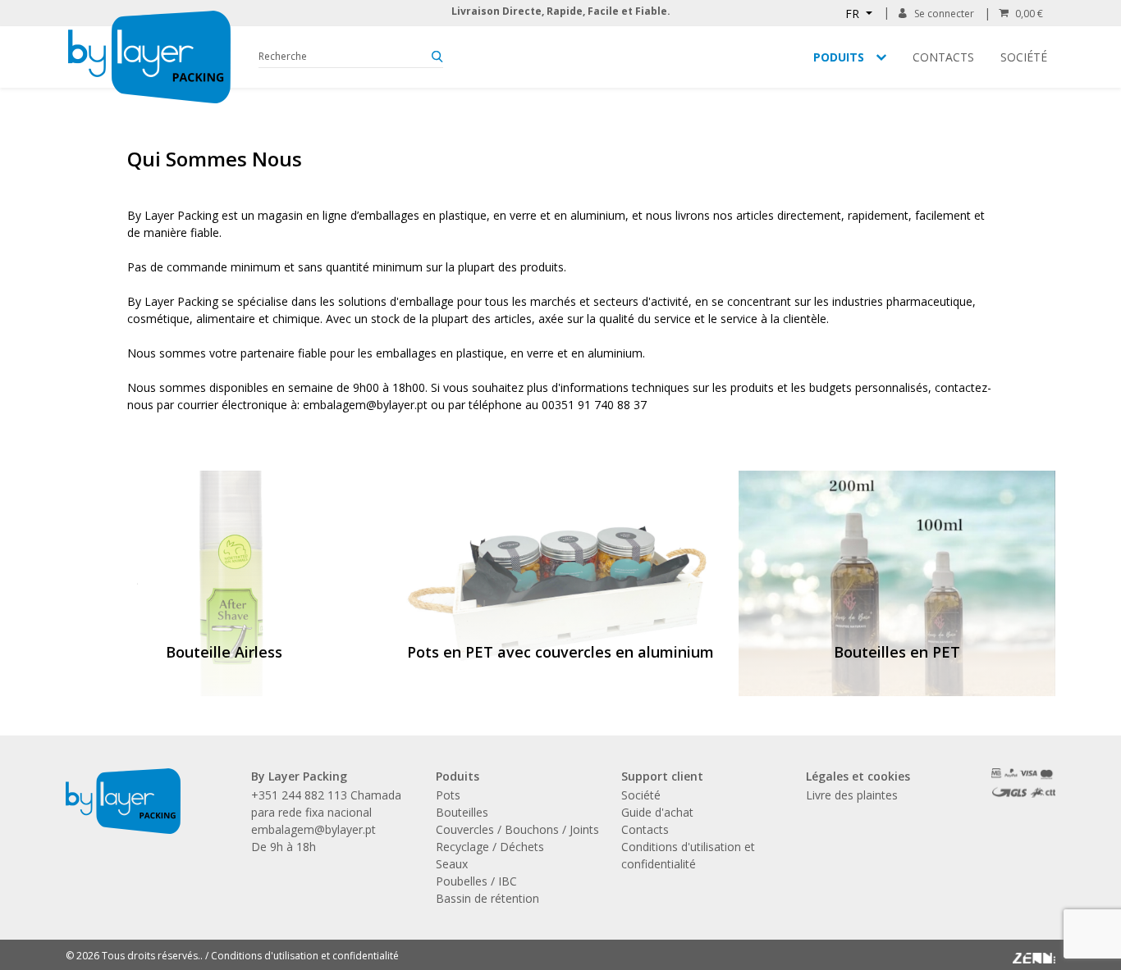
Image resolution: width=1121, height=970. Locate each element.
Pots (448, 795)
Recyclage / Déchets (490, 846)
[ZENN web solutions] (1034, 953)
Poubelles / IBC (476, 881)
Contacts (943, 57)
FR (853, 13)
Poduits (838, 57)
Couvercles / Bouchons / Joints (517, 829)
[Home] (149, 57)
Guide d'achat (657, 812)
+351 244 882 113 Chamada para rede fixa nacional (326, 803)
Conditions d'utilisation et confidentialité (305, 956)
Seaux (452, 864)
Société (1023, 57)
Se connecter (944, 13)
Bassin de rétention (487, 898)
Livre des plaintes (852, 795)
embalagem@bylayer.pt (313, 829)
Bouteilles (462, 812)
